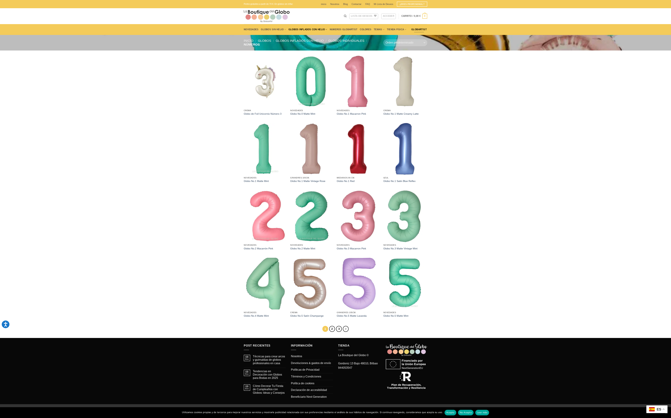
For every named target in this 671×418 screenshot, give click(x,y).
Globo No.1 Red (346, 181)
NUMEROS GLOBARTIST (344, 29)
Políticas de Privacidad (305, 369)
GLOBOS (264, 40)
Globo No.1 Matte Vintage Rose (307, 181)
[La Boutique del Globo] (272, 16)
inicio (323, 4)
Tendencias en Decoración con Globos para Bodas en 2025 (267, 374)
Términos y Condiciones (306, 376)
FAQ (367, 4)
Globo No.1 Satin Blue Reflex (399, 181)
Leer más (482, 412)
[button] (414, 16)
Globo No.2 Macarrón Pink (258, 248)
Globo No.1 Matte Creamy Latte (401, 113)
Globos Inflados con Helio (306, 29)
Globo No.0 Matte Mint (302, 113)
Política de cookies (302, 383)
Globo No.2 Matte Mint (302, 248)
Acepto (450, 412)
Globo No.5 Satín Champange (307, 315)
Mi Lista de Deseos (383, 4)
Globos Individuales (346, 40)
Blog (345, 4)
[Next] (346, 329)
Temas (378, 29)
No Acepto (466, 412)
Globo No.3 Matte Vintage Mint (400, 248)
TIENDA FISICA (395, 29)
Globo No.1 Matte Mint (256, 181)
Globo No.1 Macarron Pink (351, 113)
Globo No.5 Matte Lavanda (352, 315)
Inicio (248, 40)
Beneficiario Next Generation (309, 396)
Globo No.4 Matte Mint (256, 315)
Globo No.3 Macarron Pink (351, 248)
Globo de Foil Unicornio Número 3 (263, 113)
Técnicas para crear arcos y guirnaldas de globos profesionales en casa (269, 360)
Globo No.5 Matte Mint (395, 315)
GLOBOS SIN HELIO (272, 29)
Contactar (356, 4)
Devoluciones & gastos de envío (311, 363)
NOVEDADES (251, 29)
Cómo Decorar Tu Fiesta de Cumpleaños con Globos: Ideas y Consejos (269, 389)
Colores (365, 29)
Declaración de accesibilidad (309, 389)
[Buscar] (345, 16)
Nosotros (334, 4)
